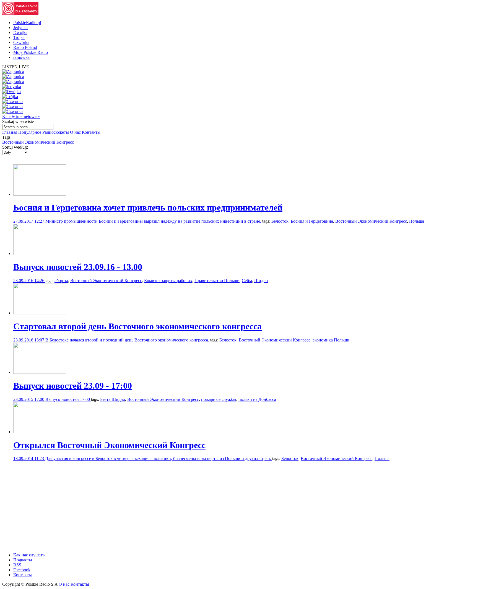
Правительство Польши (217, 280)
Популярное (30, 132)
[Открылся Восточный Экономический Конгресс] (39, 431)
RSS (17, 564)
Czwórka (21, 42)
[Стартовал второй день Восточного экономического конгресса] (39, 313)
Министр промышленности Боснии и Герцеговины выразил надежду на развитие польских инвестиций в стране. (153, 221)
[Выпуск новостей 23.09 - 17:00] (39, 372)
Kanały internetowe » (21, 116)
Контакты (91, 132)
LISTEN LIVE (15, 66)
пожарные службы (218, 399)
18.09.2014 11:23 (29, 458)
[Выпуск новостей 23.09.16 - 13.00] (39, 253)
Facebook (21, 569)
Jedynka (20, 27)
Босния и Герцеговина (312, 221)
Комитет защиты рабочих (168, 280)
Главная (10, 132)
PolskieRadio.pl (27, 22)
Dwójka (20, 32)
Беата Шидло (112, 399)
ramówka (21, 57)
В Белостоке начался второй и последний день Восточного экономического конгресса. (127, 340)
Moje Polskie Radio (30, 52)
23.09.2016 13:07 (29, 340)
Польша (416, 221)
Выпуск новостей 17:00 (68, 399)
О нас (76, 132)
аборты (61, 280)
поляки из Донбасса (257, 399)
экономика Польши (331, 340)
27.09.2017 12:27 (29, 221)
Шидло (261, 280)
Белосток (280, 221)
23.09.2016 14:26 (29, 280)
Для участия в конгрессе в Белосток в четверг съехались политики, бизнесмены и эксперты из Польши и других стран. (158, 458)
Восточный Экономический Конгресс (38, 142)
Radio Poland (25, 47)
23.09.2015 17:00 (29, 399)
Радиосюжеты (56, 132)
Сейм (247, 280)
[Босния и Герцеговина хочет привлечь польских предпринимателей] (39, 194)
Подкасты (22, 560)
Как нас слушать (29, 555)
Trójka (19, 37)
